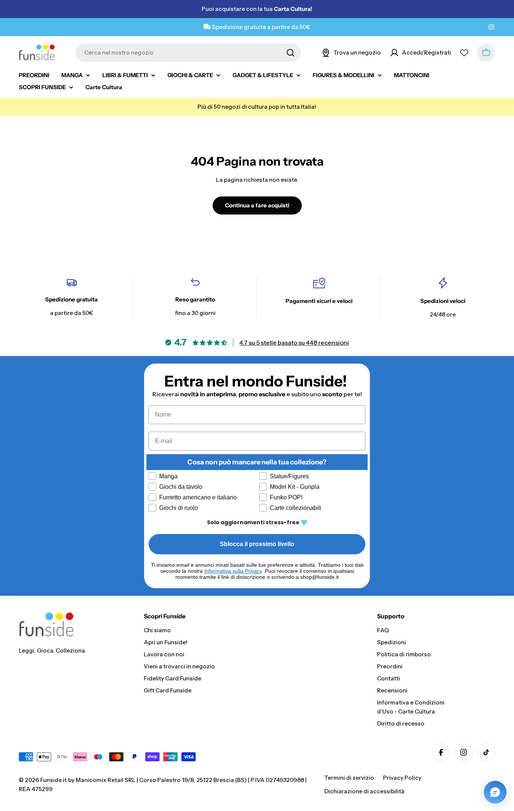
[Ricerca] (290, 52)
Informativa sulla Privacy (233, 571)
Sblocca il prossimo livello (257, 544)
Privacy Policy (402, 777)
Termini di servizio (349, 777)
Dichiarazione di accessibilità (364, 791)
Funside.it (53, 780)
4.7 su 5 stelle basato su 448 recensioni (294, 342)
